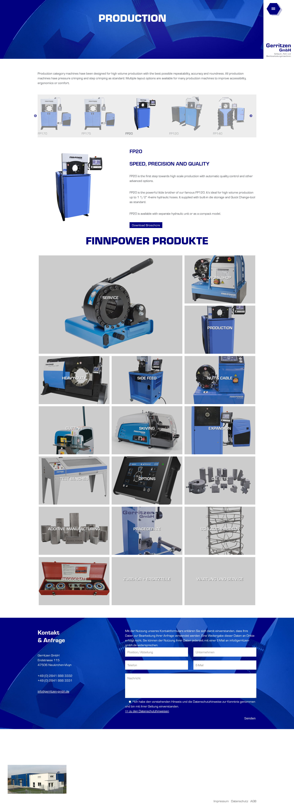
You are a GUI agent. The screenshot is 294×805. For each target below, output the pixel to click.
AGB (253, 801)
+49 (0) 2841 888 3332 (55, 675)
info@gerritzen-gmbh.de (53, 691)
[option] (147, 191)
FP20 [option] (129, 133)
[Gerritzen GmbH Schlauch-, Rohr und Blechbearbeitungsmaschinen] (278, 51)
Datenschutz (239, 801)
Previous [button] (35, 115)
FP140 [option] (217, 133)
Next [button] (251, 115)
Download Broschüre (146, 225)
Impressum (221, 801)
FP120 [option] (174, 133)
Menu (273, 7)
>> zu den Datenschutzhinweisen (147, 711)
